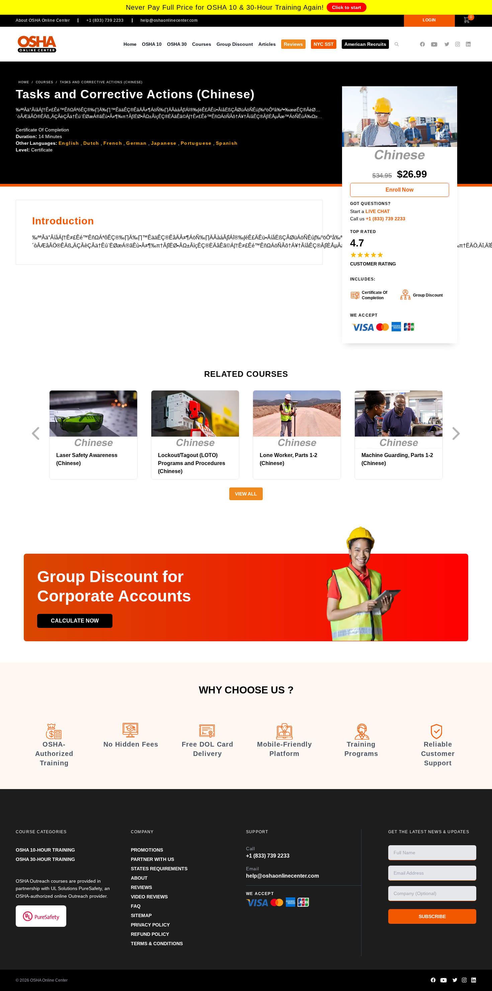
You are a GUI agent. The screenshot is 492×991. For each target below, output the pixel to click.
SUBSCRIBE (432, 916)
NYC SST (324, 44)
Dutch (91, 143)
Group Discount (235, 44)
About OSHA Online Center (43, 20)
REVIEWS (141, 887)
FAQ (136, 906)
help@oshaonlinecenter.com (169, 20)
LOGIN (429, 20)
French (112, 143)
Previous (37, 433)
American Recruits (365, 44)
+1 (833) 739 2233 (105, 20)
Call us (377, 218)
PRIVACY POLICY (150, 924)
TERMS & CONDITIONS (157, 943)
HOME (23, 82)
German (136, 143)
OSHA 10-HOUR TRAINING (45, 850)
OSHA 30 (177, 44)
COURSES (44, 82)
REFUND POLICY (150, 934)
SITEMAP (141, 915)
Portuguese (196, 143)
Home (130, 44)
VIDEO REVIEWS (149, 896)
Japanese (164, 143)
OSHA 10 (152, 44)
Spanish (227, 143)
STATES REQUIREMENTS (159, 868)
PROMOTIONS (147, 850)
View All (246, 494)
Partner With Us (152, 859)
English (69, 143)
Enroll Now (399, 190)
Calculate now (75, 621)
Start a (370, 211)
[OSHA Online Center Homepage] (37, 43)
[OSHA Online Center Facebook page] (422, 44)
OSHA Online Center (49, 980)
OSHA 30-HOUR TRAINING (45, 859)
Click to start (346, 7)
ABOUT (139, 878)
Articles (267, 44)
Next (457, 433)
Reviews (293, 44)
